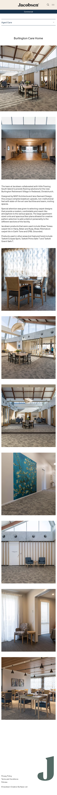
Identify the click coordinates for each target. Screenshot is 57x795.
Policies (4, 782)
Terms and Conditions (9, 779)
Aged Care (6, 22)
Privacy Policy (6, 776)
